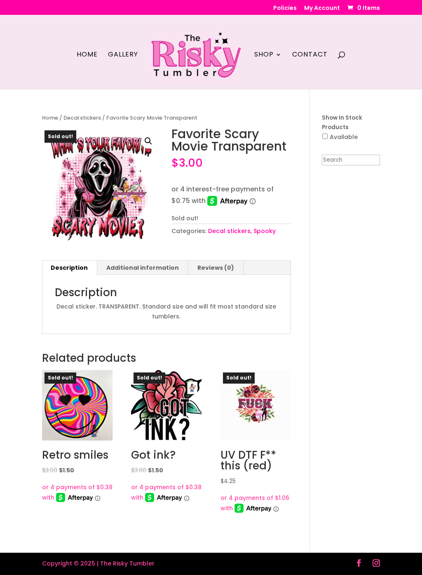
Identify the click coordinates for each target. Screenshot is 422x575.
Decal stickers (82, 118)
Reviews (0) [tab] (215, 268)
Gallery (123, 55)
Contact (310, 55)
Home (87, 55)
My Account (322, 8)
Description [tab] (69, 268)
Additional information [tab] (142, 268)
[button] (148, 141)
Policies (285, 8)
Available (344, 137)
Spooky (264, 231)
